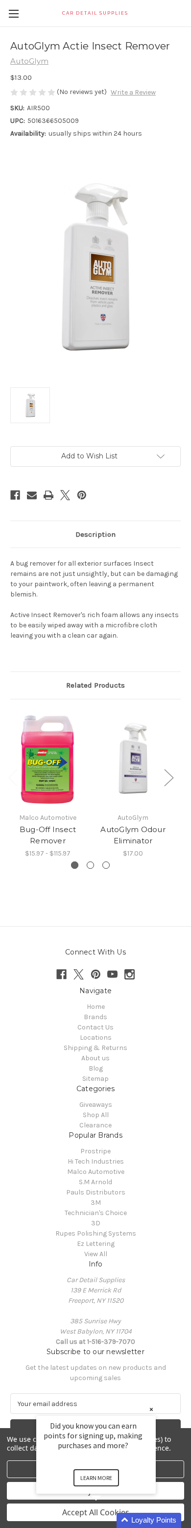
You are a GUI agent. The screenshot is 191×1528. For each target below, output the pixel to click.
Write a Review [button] (133, 92)
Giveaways (95, 1104)
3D (95, 1223)
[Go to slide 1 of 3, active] (74, 865)
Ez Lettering (96, 1244)
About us (95, 1058)
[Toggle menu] (13, 13)
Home (96, 1007)
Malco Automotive (95, 1172)
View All (95, 1254)
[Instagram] (129, 974)
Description (95, 534)
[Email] (32, 495)
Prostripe (95, 1151)
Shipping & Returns (95, 1048)
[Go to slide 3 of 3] (106, 865)
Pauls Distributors (95, 1192)
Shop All (96, 1115)
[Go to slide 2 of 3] (90, 865)
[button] (107, 1520)
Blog (96, 1068)
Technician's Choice (96, 1213)
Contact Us (95, 1027)
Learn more (96, 1477)
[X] (65, 495)
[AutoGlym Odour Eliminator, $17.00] (133, 758)
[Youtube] (112, 974)
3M (96, 1202)
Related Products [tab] (95, 685)
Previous (13, 777)
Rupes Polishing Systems (95, 1233)
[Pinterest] (82, 495)
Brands (95, 1017)
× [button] (151, 1409)
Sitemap (95, 1078)
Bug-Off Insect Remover (48, 835)
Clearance (95, 1125)
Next (168, 777)
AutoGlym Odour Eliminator (133, 835)
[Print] (48, 495)
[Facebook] (15, 495)
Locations (96, 1037)
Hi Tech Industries (96, 1161)
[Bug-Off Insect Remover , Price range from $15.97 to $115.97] (48, 758)
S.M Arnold (95, 1182)
